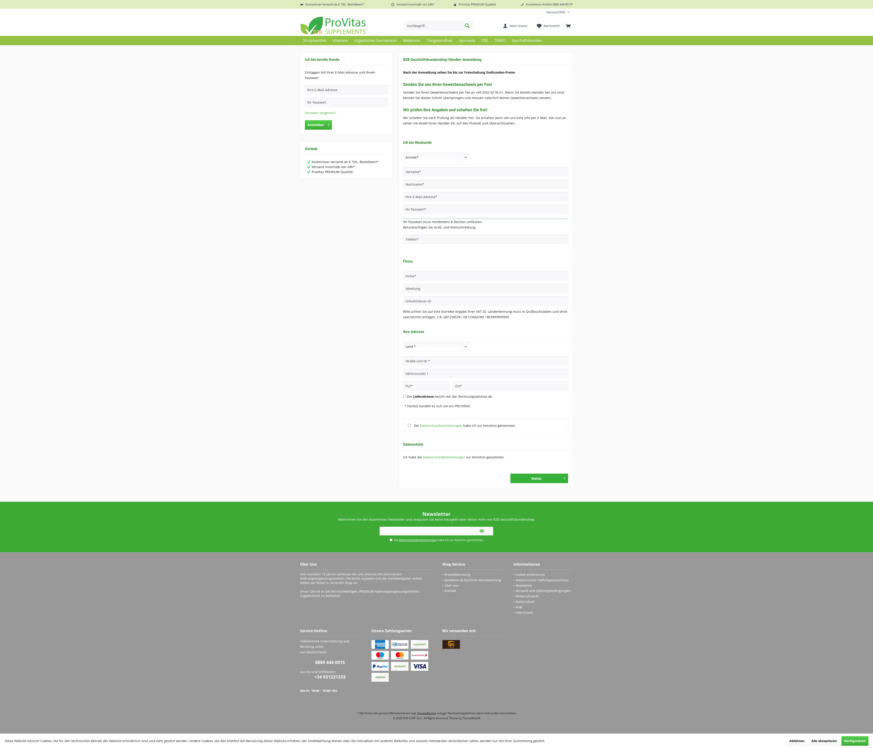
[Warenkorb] (568, 25)
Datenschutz (525, 601)
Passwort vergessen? (320, 113)
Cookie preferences (530, 574)
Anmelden (316, 125)
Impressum (524, 612)
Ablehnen (796, 741)
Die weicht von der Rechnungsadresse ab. (450, 396)
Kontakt (450, 591)
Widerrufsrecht (527, 596)
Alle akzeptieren (824, 741)
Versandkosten (426, 713)
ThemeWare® (471, 718)
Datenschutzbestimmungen (441, 425)
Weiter (536, 478)
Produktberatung (457, 574)
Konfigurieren (855, 741)
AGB (519, 607)
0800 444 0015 (330, 662)
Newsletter (524, 585)
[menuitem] (558, 12)
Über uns (451, 585)
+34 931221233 (330, 677)
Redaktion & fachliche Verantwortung (472, 580)
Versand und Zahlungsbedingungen (543, 591)
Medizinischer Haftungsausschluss (542, 580)
